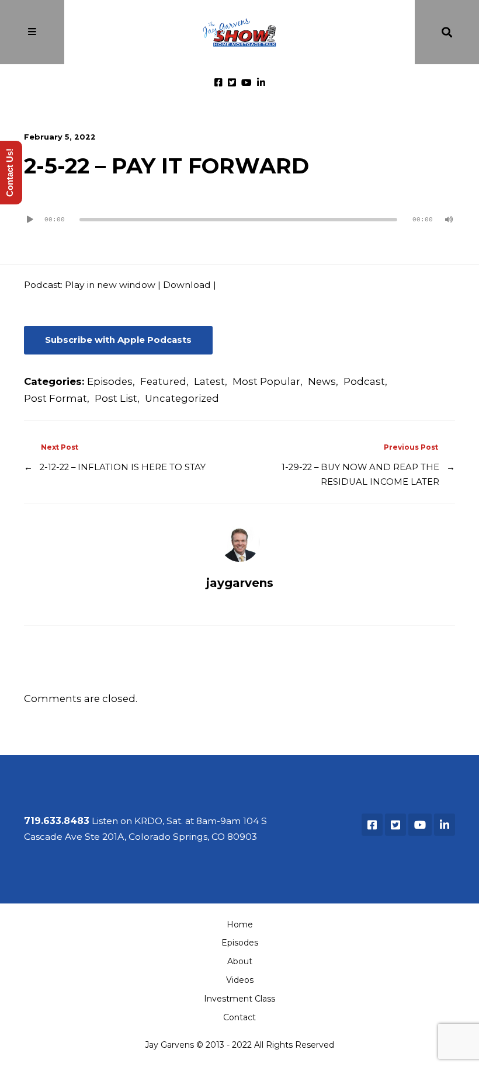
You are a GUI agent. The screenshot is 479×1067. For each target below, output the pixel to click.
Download (187, 284)
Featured (163, 381)
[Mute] (449, 219)
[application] (239, 214)
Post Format (55, 398)
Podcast (364, 381)
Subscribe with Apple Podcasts (118, 340)
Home (240, 924)
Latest (209, 381)
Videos (240, 980)
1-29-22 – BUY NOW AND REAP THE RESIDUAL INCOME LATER (360, 474)
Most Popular (266, 381)
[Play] (30, 219)
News (322, 381)
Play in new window (110, 284)
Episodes (110, 381)
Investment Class (239, 998)
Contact (239, 1017)
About (239, 961)
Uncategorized (182, 398)
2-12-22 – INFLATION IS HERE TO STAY (123, 467)
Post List (116, 398)
